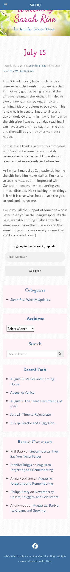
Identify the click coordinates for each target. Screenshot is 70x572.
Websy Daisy (45, 561)
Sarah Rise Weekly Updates (18, 71)
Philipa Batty (19, 491)
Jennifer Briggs (37, 65)
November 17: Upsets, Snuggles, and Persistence (34, 494)
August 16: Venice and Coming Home (32, 381)
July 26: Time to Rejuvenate (30, 414)
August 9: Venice (22, 392)
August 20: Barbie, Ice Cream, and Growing (34, 507)
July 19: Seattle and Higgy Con (32, 423)
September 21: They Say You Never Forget (34, 453)
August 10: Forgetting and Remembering (31, 467)
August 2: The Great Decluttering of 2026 (36, 403)
